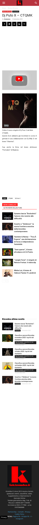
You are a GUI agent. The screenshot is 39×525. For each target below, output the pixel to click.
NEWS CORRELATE (9, 205)
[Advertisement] (19, 48)
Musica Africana (13, 8)
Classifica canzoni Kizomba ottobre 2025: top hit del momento (24, 351)
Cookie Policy (19, 514)
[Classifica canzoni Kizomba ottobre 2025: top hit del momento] (7, 352)
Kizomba (17, 330)
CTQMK (10, 198)
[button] (36, 3)
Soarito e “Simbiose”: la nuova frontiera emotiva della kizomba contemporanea (25, 379)
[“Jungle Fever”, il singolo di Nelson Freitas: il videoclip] (7, 262)
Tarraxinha (16, 11)
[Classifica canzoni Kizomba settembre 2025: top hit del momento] (7, 366)
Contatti (21, 512)
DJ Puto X (17, 198)
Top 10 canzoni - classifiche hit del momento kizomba (24, 342)
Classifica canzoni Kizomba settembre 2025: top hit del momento (24, 365)
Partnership (12, 512)
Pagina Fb (16, 516)
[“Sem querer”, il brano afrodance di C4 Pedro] (7, 252)
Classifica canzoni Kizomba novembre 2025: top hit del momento (24, 337)
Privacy (27, 512)
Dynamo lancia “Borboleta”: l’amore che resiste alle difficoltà (25, 216)
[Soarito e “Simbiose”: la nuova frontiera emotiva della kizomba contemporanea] (7, 226)
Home (4, 8)
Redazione (7, 19)
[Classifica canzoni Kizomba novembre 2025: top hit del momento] (7, 338)
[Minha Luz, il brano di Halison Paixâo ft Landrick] (7, 273)
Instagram (19, 519)
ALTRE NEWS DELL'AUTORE (12, 208)
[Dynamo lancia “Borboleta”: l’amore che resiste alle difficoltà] (7, 216)
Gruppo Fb (25, 516)
